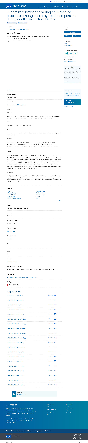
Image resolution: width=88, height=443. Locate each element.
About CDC (19, 431)
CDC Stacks (11, 405)
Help (73, 7)
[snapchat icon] (79, 438)
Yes (66, 53)
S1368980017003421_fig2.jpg (15, 314)
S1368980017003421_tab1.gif (15, 342)
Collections (46, 7)
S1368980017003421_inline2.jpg (16, 324)
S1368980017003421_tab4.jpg (15, 375)
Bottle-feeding (12, 193)
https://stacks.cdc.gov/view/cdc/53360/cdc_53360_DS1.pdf (23, 277)
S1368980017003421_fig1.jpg (15, 305)
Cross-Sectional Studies (14, 198)
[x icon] (76, 435)
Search (79, 7)
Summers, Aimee (13, 29)
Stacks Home (50, 404)
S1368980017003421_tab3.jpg (15, 366)
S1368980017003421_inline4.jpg (16, 333)
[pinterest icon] (76, 438)
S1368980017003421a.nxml (15, 295)
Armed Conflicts (40, 191)
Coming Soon (66, 7)
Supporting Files (68, 45)
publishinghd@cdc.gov (70, 61)
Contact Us (69, 413)
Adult (9, 191)
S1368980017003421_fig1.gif (15, 300)
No (75, 53)
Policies (29, 431)
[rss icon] (81, 438)
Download (51, 295)
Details (66, 43)
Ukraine (9, 239)
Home (39, 7)
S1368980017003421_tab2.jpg (15, 357)
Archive (47, 431)
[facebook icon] (74, 435)
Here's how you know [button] (77, 1)
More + (60, 200)
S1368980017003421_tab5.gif (15, 380)
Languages (38, 431)
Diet (37, 198)
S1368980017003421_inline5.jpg (16, 338)
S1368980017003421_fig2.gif (15, 310)
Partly (70, 53)
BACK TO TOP (69, 107)
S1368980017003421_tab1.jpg (15, 347)
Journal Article (11, 231)
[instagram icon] (79, 435)
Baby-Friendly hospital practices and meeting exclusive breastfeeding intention (72, 93)
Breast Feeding (40, 195)
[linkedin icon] (81, 435)
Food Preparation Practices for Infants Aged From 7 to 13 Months (72, 95)
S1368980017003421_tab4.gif (15, 371)
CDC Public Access (12, 262)
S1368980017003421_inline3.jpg (16, 328)
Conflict (38, 197)
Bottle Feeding (40, 193)
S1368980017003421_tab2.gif (15, 352)
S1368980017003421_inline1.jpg (16, 319)
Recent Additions (56, 7)
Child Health (11, 197)
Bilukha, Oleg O (24, 29)
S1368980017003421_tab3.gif (15, 361)
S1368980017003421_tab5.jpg (15, 385)
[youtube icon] (74, 438)
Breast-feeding (12, 195)
